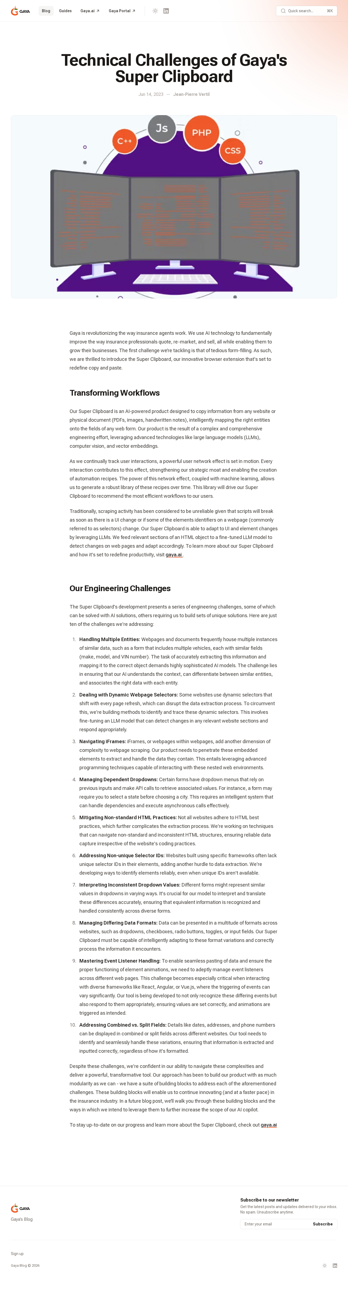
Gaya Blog (19, 1265)
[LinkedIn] (166, 11)
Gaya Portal (119, 11)
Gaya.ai (87, 11)
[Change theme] (155, 11)
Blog (46, 11)
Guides (65, 11)
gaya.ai (174, 554)
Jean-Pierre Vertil (191, 94)
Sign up (17, 1253)
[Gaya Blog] (20, 11)
